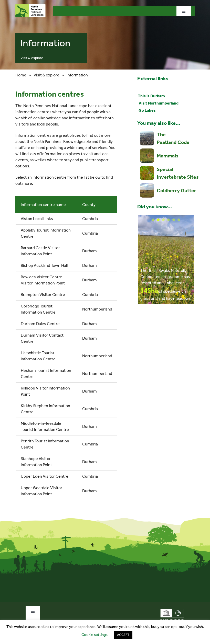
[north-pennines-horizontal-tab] (30, 5)
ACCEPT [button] (123, 635)
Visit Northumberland (158, 103)
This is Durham (151, 96)
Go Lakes (147, 110)
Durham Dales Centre (40, 323)
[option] (166, 259)
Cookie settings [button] (94, 634)
